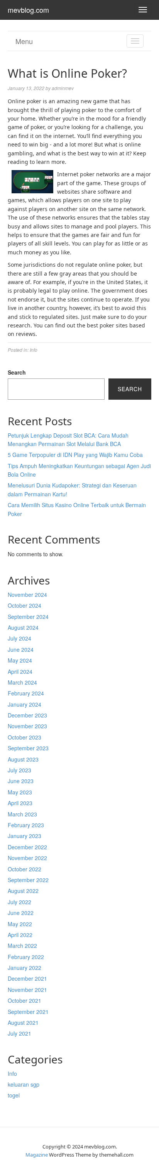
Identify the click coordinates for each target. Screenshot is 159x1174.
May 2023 (20, 792)
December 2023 (27, 715)
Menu (24, 41)
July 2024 (19, 638)
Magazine (36, 1154)
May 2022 (20, 924)
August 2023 (23, 759)
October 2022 (24, 869)
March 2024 (22, 682)
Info (33, 349)
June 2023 (21, 781)
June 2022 (21, 913)
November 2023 (27, 726)
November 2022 (27, 858)
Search (17, 372)
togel (14, 1095)
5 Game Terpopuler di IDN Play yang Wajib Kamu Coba (75, 454)
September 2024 (28, 616)
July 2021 (19, 1033)
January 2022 (24, 967)
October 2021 (24, 1000)
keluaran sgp (23, 1084)
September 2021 (28, 1012)
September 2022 (28, 880)
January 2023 (24, 836)
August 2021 (23, 1022)
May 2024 (20, 660)
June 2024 (21, 649)
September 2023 (28, 748)
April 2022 (20, 935)
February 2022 (26, 957)
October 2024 (24, 605)
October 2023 (24, 737)
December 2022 (27, 847)
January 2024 (24, 704)
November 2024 (27, 594)
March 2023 (22, 814)
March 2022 (22, 945)
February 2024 (26, 693)
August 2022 (23, 891)
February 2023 (26, 825)
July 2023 (19, 770)
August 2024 (23, 627)
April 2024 (20, 671)
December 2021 (27, 978)
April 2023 (20, 803)
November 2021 (27, 989)
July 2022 (19, 902)
